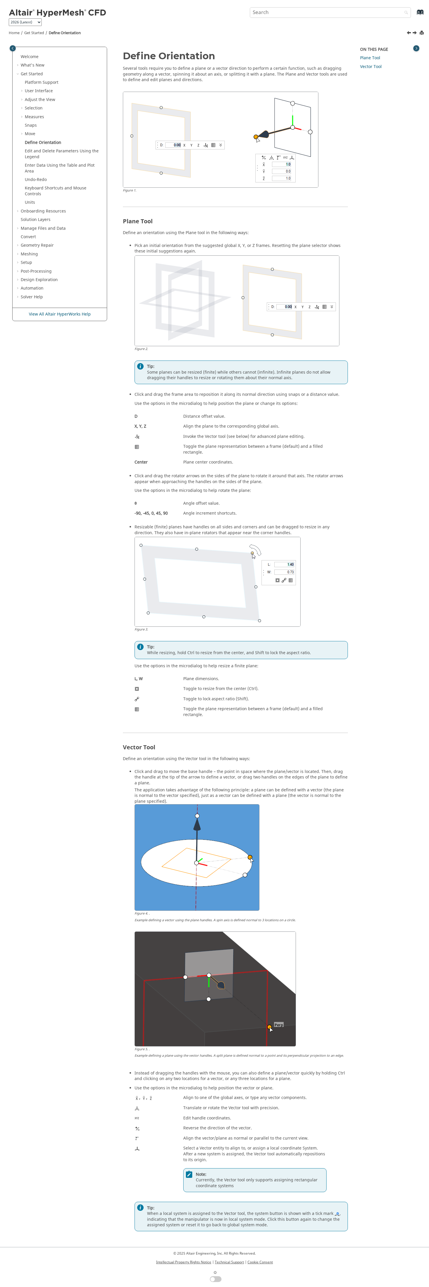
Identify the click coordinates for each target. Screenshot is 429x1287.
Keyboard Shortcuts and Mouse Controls (55, 191)
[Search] (405, 13)
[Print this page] (422, 33)
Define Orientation (65, 33)
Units (30, 202)
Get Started (34, 33)
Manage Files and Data (43, 228)
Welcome (30, 57)
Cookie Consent (260, 1262)
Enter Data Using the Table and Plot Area (60, 168)
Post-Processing (36, 271)
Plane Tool (370, 58)
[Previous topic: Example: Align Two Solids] (409, 33)
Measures (34, 117)
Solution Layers (35, 220)
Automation (32, 288)
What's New (32, 65)
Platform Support (41, 82)
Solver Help (32, 297)
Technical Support (229, 1262)
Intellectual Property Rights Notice (183, 1262)
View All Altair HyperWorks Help (60, 314)
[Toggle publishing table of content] (13, 48)
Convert (28, 237)
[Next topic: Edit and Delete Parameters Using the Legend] (415, 33)
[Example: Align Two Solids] (409, 33)
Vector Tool (371, 67)
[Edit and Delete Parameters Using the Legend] (415, 33)
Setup (26, 263)
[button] (18, 57)
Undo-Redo (36, 180)
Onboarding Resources (43, 211)
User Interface (39, 91)
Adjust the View (40, 100)
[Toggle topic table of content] (416, 48)
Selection (34, 108)
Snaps (31, 125)
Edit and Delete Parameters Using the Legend (62, 154)
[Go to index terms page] (414, 15)
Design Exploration (39, 280)
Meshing (29, 254)
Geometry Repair (37, 245)
